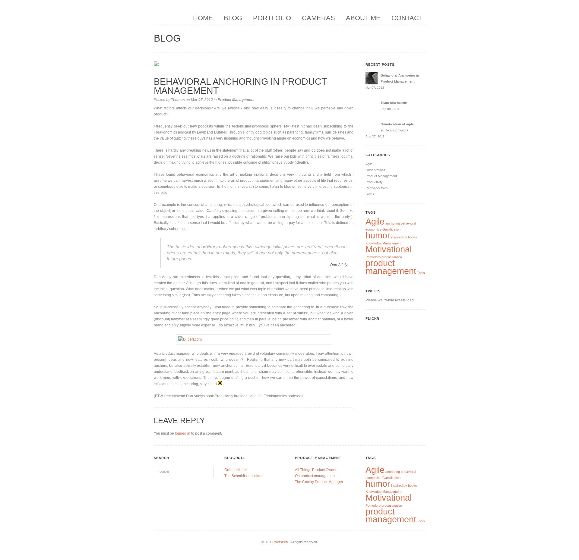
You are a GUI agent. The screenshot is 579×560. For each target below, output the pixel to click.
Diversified (280, 542)
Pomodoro (373, 257)
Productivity (374, 182)
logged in (182, 433)
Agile (368, 164)
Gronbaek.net (235, 470)
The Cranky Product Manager (319, 482)
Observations (375, 170)
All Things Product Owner (316, 470)
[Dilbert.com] (253, 339)
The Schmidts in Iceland (244, 476)
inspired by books (404, 237)
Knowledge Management (383, 243)
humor (377, 235)
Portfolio (272, 18)
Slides (369, 194)
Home (203, 18)
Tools (421, 273)
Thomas (178, 100)
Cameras (318, 18)
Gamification (391, 229)
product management (390, 267)
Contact (407, 18)
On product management (315, 476)
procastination (391, 257)
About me (363, 18)
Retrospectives (376, 188)
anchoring (392, 223)
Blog (233, 18)
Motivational (388, 249)
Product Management (236, 100)
